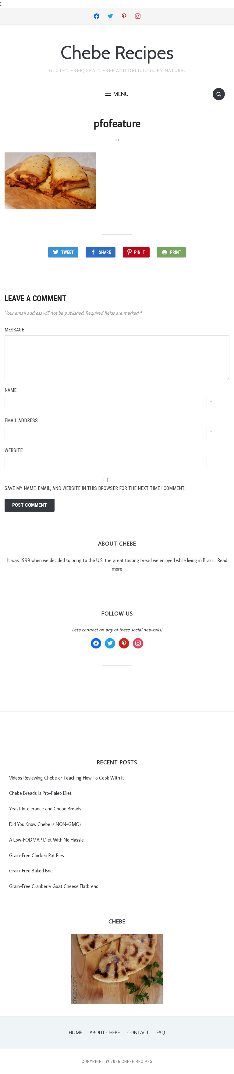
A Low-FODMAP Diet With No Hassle (46, 840)
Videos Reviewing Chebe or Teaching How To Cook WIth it (66, 778)
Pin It (139, 252)
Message (14, 330)
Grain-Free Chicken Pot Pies (36, 855)
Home (75, 1032)
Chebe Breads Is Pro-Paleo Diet (40, 793)
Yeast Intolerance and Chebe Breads (45, 809)
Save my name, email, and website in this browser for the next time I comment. (95, 488)
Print (175, 252)
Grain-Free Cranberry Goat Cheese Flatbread (53, 886)
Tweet (67, 252)
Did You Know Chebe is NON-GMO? (45, 824)
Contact (138, 1032)
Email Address (21, 420)
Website (14, 450)
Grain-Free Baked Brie (31, 871)
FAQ (161, 1032)
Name (10, 390)
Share (105, 252)
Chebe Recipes (117, 52)
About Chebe (105, 1032)
